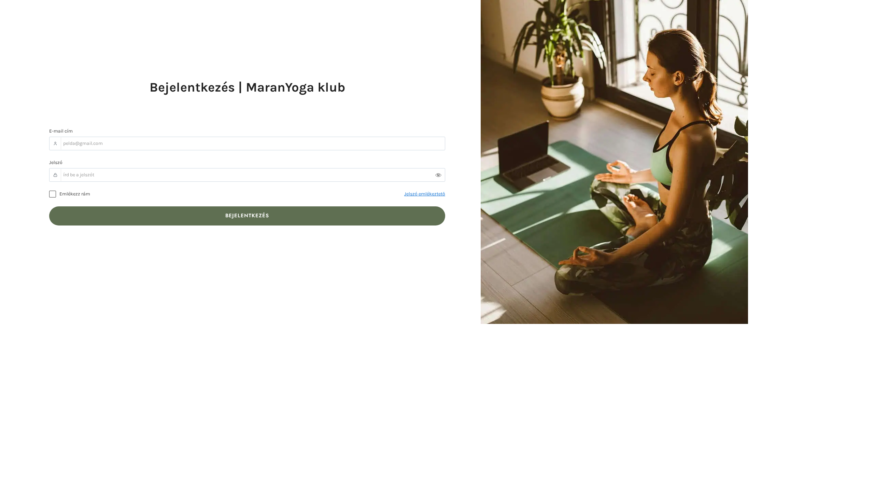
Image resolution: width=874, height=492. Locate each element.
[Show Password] (438, 175)
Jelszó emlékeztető (424, 194)
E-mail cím (61, 131)
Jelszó (55, 162)
